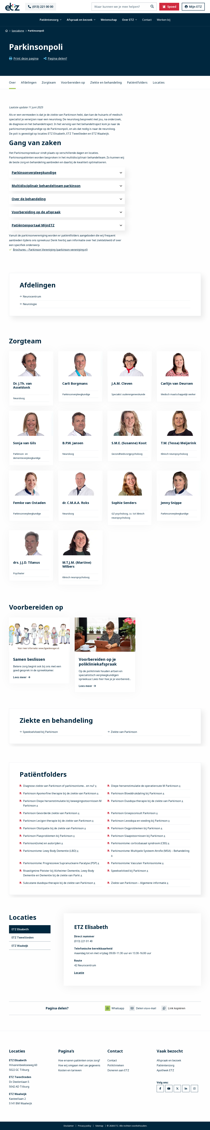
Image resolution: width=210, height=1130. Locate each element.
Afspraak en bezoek (79, 20)
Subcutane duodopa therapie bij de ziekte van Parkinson (58, 883)
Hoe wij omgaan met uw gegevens (79, 1065)
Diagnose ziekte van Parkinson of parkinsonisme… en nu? (59, 786)
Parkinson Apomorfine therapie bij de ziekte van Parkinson (60, 793)
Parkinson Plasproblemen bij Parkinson (48, 835)
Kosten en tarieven (70, 1070)
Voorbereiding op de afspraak (36, 212)
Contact (147, 20)
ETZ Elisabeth (20, 929)
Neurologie (30, 304)
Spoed (171, 7)
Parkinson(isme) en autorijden (42, 843)
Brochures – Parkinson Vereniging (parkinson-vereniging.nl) (50, 249)
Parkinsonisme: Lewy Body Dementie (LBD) (50, 851)
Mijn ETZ (195, 7)
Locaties (159, 82)
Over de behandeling (29, 199)
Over (12, 82)
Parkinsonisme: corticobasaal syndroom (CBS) (139, 843)
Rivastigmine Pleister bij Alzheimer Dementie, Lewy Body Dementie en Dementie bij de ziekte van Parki (58, 873)
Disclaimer (69, 1126)
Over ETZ (128, 20)
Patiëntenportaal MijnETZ (33, 225)
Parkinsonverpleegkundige (34, 172)
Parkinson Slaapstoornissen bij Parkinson (137, 835)
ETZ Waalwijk (20, 946)
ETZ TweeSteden (23, 937)
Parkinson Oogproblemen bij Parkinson (136, 828)
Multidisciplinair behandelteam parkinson (46, 185)
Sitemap (99, 1126)
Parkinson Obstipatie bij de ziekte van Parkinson (53, 828)
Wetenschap (109, 20)
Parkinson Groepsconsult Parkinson (133, 813)
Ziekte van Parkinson (124, 732)
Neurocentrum (32, 296)
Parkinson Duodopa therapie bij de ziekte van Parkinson (146, 801)
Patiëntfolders (137, 82)
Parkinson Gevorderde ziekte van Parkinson (50, 813)
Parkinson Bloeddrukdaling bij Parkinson (137, 793)
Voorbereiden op (73, 82)
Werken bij (163, 20)
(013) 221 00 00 (42, 7)
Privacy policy (84, 1126)
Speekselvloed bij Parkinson (40, 732)
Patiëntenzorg (49, 20)
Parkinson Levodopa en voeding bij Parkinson (139, 820)
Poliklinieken (115, 1065)
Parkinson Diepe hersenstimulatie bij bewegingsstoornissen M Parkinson (62, 803)
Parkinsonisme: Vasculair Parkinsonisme (136, 863)
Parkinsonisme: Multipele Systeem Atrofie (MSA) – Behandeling (150, 851)
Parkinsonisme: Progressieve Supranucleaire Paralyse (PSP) (60, 863)
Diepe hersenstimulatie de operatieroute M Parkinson (145, 786)
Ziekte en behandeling (106, 82)
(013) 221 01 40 (83, 941)
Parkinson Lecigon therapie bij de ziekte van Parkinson (57, 820)
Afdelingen (28, 82)
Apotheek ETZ (165, 1070)
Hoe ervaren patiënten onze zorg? (79, 1060)
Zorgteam (49, 82)
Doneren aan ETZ (118, 1070)
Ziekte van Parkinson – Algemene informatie (139, 883)
